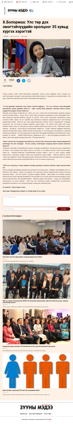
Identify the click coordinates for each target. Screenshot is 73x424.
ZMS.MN (6, 36)
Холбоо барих (47, 413)
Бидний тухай (23, 413)
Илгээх (63, 209)
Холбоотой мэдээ (13, 216)
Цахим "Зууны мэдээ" (36, 17)
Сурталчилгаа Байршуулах (35, 413)
